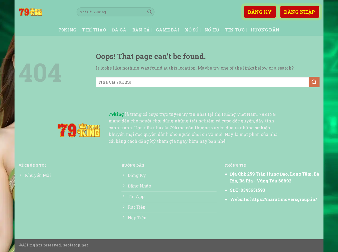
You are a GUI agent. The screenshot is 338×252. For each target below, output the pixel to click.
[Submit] (149, 11)
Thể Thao (94, 30)
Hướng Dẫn (265, 30)
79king (68, 30)
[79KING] (43, 12)
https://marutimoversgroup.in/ (283, 199)
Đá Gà (119, 30)
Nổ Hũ (211, 30)
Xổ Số (192, 30)
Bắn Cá (141, 30)
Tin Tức (235, 30)
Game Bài (168, 30)
